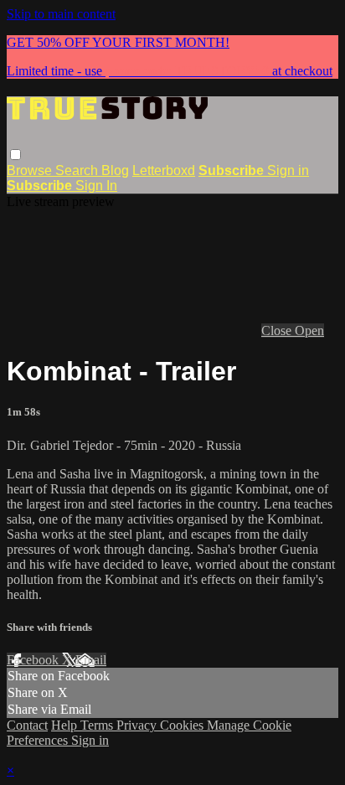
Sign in (288, 170)
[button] (15, 154)
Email (90, 660)
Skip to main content (61, 14)
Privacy (138, 725)
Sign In (96, 185)
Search (78, 170)
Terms (98, 725)
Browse (31, 170)
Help (65, 725)
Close (278, 330)
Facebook (34, 660)
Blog (115, 170)
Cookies (183, 725)
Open (309, 330)
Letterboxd (163, 170)
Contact (27, 725)
